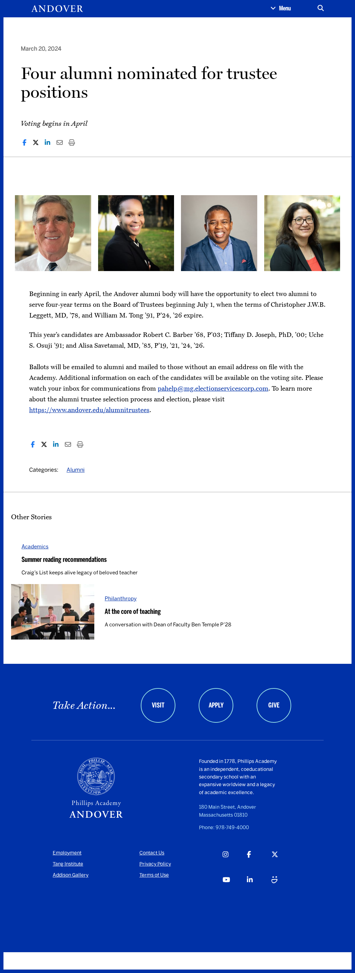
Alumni (76, 470)
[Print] (72, 142)
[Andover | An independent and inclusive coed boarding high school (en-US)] (57, 9)
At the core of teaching (133, 611)
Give (273, 705)
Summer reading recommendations (64, 559)
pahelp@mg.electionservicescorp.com (213, 388)
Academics (35, 546)
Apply (216, 705)
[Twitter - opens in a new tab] (283, 862)
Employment (67, 853)
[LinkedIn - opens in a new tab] (259, 887)
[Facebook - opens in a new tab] (259, 862)
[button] (280, 8)
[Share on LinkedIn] (47, 142)
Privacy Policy (155, 864)
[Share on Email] (59, 142)
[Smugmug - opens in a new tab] (283, 887)
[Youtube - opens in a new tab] (234, 887)
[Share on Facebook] (24, 142)
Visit (158, 705)
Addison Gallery (70, 875)
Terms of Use (154, 875)
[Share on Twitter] (36, 142)
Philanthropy (121, 598)
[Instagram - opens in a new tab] (234, 862)
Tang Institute (68, 864)
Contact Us (151, 853)
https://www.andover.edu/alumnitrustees (89, 410)
